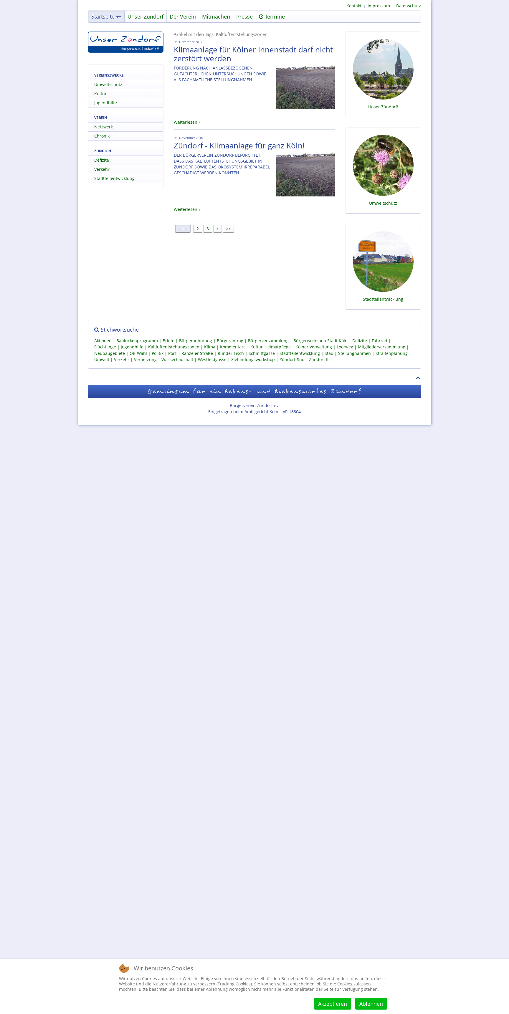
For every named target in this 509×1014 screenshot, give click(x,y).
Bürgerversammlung (268, 340)
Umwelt (101, 359)
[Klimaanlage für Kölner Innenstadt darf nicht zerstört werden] (305, 87)
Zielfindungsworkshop (253, 359)
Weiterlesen (185, 122)
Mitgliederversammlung (381, 347)
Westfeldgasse (212, 359)
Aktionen (103, 340)
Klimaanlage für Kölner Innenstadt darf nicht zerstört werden (253, 54)
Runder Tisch (231, 353)
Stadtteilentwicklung (114, 178)
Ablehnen (371, 1003)
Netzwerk (103, 127)
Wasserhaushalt (177, 359)
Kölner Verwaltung (313, 347)
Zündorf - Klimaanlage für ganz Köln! (239, 145)
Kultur (100, 93)
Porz (172, 353)
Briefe (168, 340)
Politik (157, 353)
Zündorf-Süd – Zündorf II (304, 359)
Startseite (103, 16)
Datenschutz (408, 6)
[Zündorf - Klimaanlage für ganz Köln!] (305, 174)
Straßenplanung (392, 353)
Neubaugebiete (109, 353)
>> (229, 228)
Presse (244, 16)
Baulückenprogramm (137, 340)
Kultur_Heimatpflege (270, 347)
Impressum (379, 6)
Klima (209, 347)
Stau (329, 353)
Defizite (101, 160)
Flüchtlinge (105, 347)
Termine (274, 16)
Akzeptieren (332, 1003)
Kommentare (233, 347)
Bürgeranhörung (195, 340)
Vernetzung (145, 359)
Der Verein (183, 16)
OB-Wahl (138, 353)
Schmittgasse (262, 353)
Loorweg (345, 347)
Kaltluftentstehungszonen (173, 347)
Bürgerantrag (230, 340)
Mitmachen (216, 16)
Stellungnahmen (354, 353)
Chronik (102, 136)
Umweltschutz (108, 84)
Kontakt (353, 6)
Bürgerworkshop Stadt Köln (320, 340)
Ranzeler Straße (197, 353)
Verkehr (102, 169)
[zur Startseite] (125, 42)
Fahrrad (379, 340)
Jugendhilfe (105, 102)
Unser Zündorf (145, 16)
